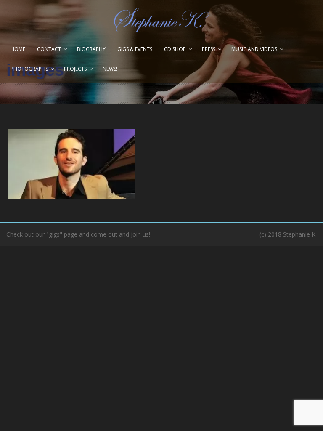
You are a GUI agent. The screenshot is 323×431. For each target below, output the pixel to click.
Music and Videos (254, 49)
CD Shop (175, 49)
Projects (75, 68)
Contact (49, 49)
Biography (91, 49)
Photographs (29, 68)
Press (208, 49)
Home (18, 49)
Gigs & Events (134, 49)
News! (110, 68)
